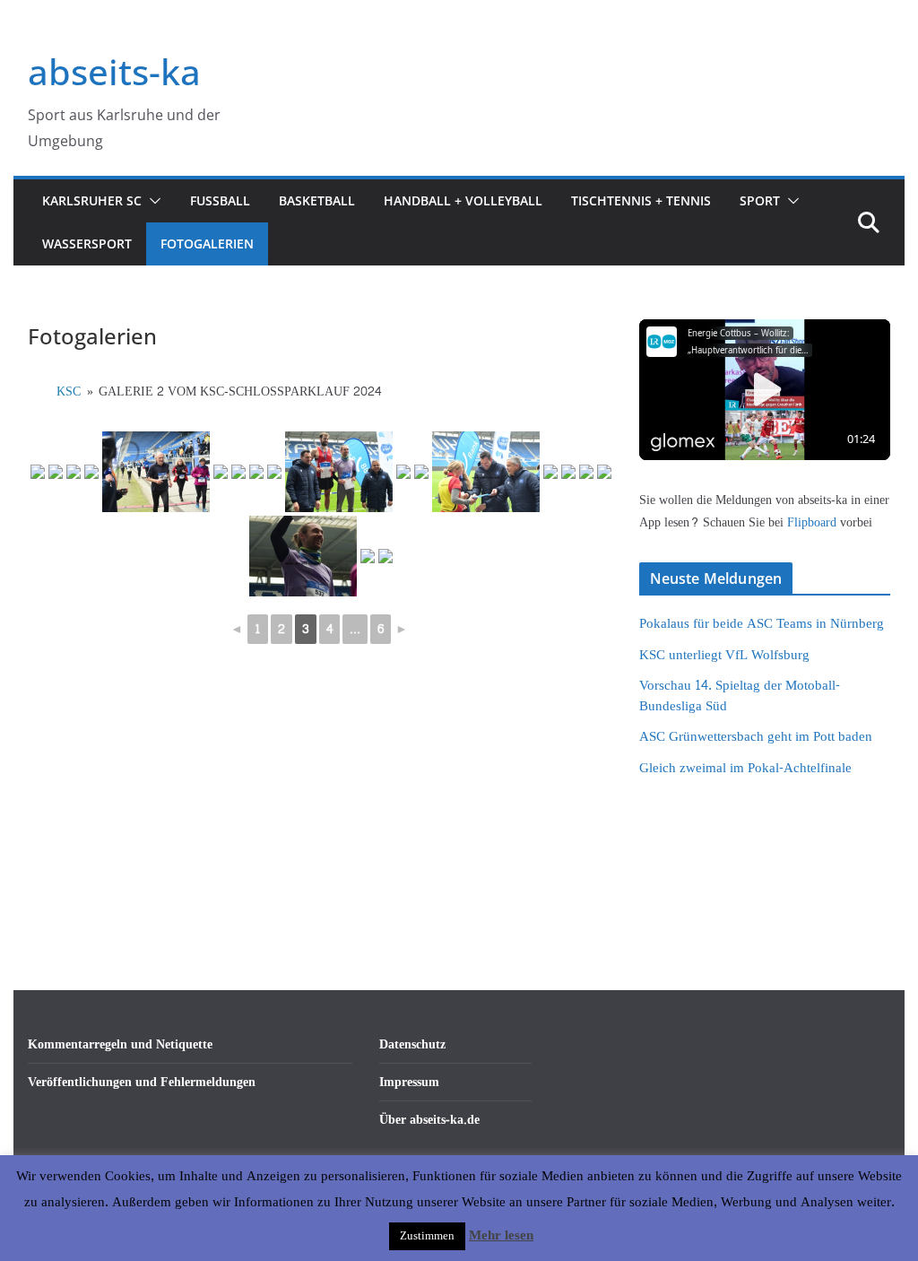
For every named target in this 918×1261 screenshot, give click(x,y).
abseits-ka (114, 71)
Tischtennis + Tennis (641, 200)
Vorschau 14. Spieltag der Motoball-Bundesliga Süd (739, 696)
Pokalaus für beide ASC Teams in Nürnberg (761, 624)
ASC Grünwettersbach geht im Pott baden (755, 737)
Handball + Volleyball (463, 200)
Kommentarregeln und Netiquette (120, 1044)
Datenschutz (412, 1044)
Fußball (220, 200)
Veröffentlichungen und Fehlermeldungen (141, 1082)
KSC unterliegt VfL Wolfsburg (724, 655)
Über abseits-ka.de (429, 1120)
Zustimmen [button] (427, 1236)
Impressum (409, 1082)
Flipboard (813, 522)
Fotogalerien (207, 243)
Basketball (317, 200)
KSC (68, 391)
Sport (760, 200)
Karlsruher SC (92, 200)
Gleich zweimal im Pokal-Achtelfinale (745, 768)
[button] (151, 200)
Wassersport (87, 243)
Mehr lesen (501, 1236)
